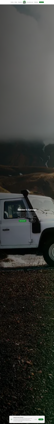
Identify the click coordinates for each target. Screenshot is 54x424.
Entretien (12, 2)
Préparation (20, 2)
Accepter (41, 419)
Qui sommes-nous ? (30, 2)
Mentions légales (20, 421)
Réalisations (36, 2)
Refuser (36, 419)
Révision (16, 2)
